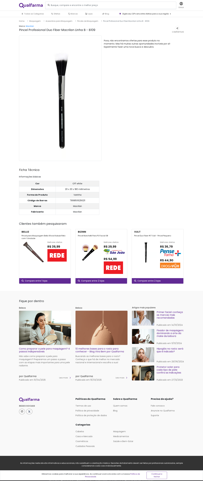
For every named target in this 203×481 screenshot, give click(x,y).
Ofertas (56, 13)
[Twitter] (29, 411)
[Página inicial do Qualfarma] (45, 400)
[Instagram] (22, 411)
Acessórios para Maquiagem (59, 21)
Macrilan (30, 26)
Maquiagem (35, 21)
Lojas (90, 13)
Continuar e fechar (156, 475)
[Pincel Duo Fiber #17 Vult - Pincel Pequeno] (146, 255)
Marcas (74, 13)
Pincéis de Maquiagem (87, 21)
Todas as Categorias (34, 13)
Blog (106, 13)
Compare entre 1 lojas (36, 280)
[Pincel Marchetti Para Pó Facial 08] (89, 258)
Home (21, 21)
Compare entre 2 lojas (92, 280)
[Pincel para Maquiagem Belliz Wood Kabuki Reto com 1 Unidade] (33, 252)
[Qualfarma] (31, 5)
